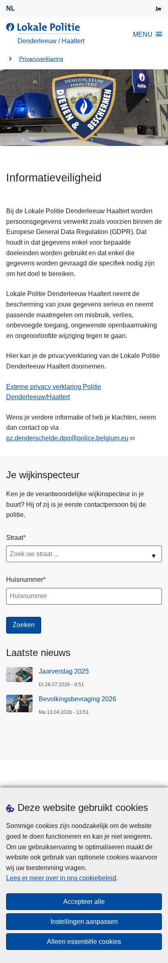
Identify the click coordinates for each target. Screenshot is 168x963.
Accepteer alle (84, 901)
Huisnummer (24, 579)
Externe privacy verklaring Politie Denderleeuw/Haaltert (53, 392)
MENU (143, 34)
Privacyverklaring (41, 59)
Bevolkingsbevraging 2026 (77, 699)
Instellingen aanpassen (84, 921)
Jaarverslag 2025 (64, 671)
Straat (14, 537)
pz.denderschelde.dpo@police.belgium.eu (67, 438)
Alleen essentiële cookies (84, 941)
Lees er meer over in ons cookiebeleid (61, 878)
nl (10, 8)
